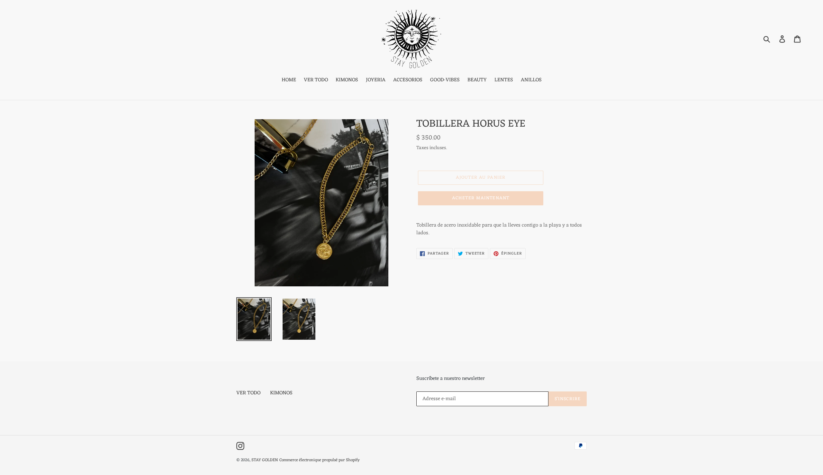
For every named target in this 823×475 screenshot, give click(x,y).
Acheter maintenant (480, 198)
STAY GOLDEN (264, 460)
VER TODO (248, 393)
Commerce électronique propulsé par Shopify (319, 460)
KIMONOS (281, 393)
